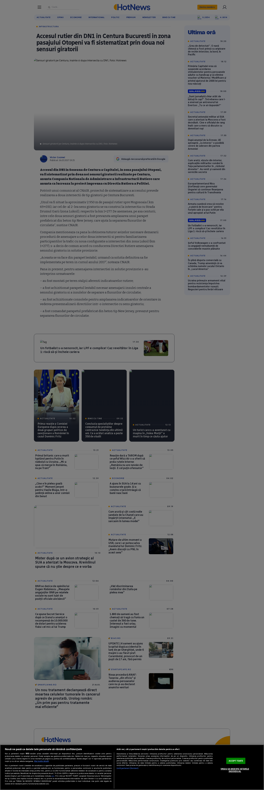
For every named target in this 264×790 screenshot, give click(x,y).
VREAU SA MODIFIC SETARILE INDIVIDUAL (235, 770)
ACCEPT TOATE (236, 760)
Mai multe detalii (41, 761)
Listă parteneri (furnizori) (127, 768)
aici (52, 776)
